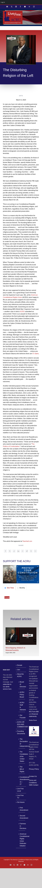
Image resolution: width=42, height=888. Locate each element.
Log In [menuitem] (3, 2)
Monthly (22, 588)
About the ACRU (20, 675)
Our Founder (22, 716)
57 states (35, 353)
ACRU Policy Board (22, 694)
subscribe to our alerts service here (7, 686)
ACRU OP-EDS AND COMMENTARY (21, 724)
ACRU (22, 311)
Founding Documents (21, 732)
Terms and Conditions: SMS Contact (33, 782)
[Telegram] (27, 551)
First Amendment (22, 809)
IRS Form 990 (34, 711)
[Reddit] (14, 551)
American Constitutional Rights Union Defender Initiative (22, 840)
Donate (6, 597)
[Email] (35, 551)
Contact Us (33, 776)
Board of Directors (22, 684)
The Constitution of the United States (22, 756)
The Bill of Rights (22, 769)
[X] (10, 551)
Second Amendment (22, 817)
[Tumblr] (31, 551)
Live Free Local (20, 790)
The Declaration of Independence (22, 742)
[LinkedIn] (18, 551)
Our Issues (21, 802)
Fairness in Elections (22, 826)
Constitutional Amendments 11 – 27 (22, 780)
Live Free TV (20, 797)
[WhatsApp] (23, 551)
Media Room (33, 720)
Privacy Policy (34, 769)
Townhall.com (27, 541)
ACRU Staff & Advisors (22, 706)
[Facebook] (5, 551)
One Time (10, 588)
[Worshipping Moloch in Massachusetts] (21, 628)
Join (18, 669)
